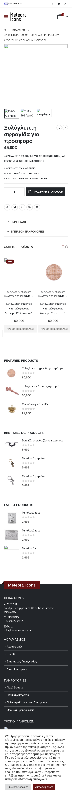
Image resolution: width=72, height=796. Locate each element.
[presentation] (9, 76)
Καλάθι (11, 654)
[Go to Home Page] (5, 30)
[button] (63, 246)
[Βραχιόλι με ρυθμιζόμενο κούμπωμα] (11, 445)
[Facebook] (52, 3)
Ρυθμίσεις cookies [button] (17, 786)
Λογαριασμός (14, 646)
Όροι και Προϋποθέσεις (20, 710)
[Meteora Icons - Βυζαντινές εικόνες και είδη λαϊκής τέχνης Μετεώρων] (18, 16)
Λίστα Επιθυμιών (17, 669)
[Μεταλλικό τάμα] (11, 517)
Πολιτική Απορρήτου (18, 694)
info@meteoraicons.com (18, 630)
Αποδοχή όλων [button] (44, 786)
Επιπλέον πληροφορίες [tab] (27, 231)
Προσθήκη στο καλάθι (48, 191)
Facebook (7, 207)
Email (37, 207)
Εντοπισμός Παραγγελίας (22, 661)
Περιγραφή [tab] (18, 221)
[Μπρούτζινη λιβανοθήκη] (11, 408)
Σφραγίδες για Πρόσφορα (32, 178)
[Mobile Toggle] (7, 16)
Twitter (14, 207)
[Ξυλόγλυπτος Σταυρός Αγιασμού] (11, 391)
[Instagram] (65, 3)
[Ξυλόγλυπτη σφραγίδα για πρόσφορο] (11, 373)
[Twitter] (59, 3)
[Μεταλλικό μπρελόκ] (11, 463)
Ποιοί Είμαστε (15, 687)
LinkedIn (22, 207)
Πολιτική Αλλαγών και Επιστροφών (27, 702)
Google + (29, 207)
